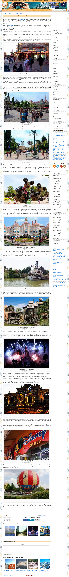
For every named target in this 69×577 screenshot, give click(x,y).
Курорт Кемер (6, 536)
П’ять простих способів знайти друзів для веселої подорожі (59, 249)
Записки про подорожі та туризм (17, 5)
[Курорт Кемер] (10, 535)
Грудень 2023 (55, 183)
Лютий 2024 (55, 180)
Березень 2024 (56, 178)
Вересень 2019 (56, 185)
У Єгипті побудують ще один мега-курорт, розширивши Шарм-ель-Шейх (59, 145)
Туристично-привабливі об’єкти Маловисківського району (58, 275)
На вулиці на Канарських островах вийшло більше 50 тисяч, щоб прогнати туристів (59, 134)
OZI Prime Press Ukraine (29, 575)
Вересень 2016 (56, 206)
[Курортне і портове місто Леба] (45, 535)
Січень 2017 (55, 199)
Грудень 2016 (55, 201)
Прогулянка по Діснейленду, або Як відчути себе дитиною (18, 15)
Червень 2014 (56, 237)
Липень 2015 (55, 220)
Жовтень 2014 (56, 230)
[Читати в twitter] (57, 166)
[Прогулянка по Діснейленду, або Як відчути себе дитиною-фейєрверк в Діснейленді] (26, 368)
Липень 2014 (55, 235)
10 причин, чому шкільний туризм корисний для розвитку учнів (59, 279)
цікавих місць (22, 19)
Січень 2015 (55, 227)
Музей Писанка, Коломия (58, 288)
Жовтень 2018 (56, 189)
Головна (5, 9)
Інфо (9, 9)
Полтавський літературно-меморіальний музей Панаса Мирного (59, 285)
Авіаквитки (23, 9)
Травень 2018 (56, 191)
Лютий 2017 (55, 198)
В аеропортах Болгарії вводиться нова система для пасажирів (58, 141)
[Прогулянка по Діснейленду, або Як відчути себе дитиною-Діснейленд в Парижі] (26, 71)
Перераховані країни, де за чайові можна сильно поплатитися (58, 159)
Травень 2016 (56, 210)
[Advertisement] (27, 511)
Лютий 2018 (55, 196)
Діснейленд (11, 25)
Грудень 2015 (55, 214)
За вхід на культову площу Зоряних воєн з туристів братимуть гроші (58, 149)
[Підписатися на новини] (54, 166)
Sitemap (11, 575)
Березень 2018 (56, 194)
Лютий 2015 (55, 225)
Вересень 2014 (56, 232)
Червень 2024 (56, 173)
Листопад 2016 (56, 202)
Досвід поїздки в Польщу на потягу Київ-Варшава (58, 262)
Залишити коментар (7, 554)
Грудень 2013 (55, 243)
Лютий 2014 (55, 240)
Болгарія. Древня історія (32, 570)
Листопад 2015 (56, 215)
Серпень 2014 (56, 233)
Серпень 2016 (56, 207)
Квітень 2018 (55, 193)
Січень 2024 (55, 181)
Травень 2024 (56, 175)
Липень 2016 (55, 209)
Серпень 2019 (56, 186)
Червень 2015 (56, 222)
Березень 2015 (56, 224)
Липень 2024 (55, 171)
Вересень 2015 (56, 219)
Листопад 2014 (56, 228)
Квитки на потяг (31, 9)
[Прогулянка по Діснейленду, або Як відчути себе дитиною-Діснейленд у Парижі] (26, 459)
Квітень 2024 (55, 176)
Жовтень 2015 (56, 217)
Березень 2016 (56, 212)
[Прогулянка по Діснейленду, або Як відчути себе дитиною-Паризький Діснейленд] (26, 121)
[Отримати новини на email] (64, 166)
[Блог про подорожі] (61, 166)
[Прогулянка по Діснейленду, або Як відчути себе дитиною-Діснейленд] (26, 204)
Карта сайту (6, 575)
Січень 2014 (55, 241)
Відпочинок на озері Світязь (59, 282)
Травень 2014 (56, 238)
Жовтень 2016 (56, 204)
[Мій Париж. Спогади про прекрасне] (22, 535)
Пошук (64, 10)
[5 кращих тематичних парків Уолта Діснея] (33, 535)
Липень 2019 (55, 188)
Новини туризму (15, 9)
